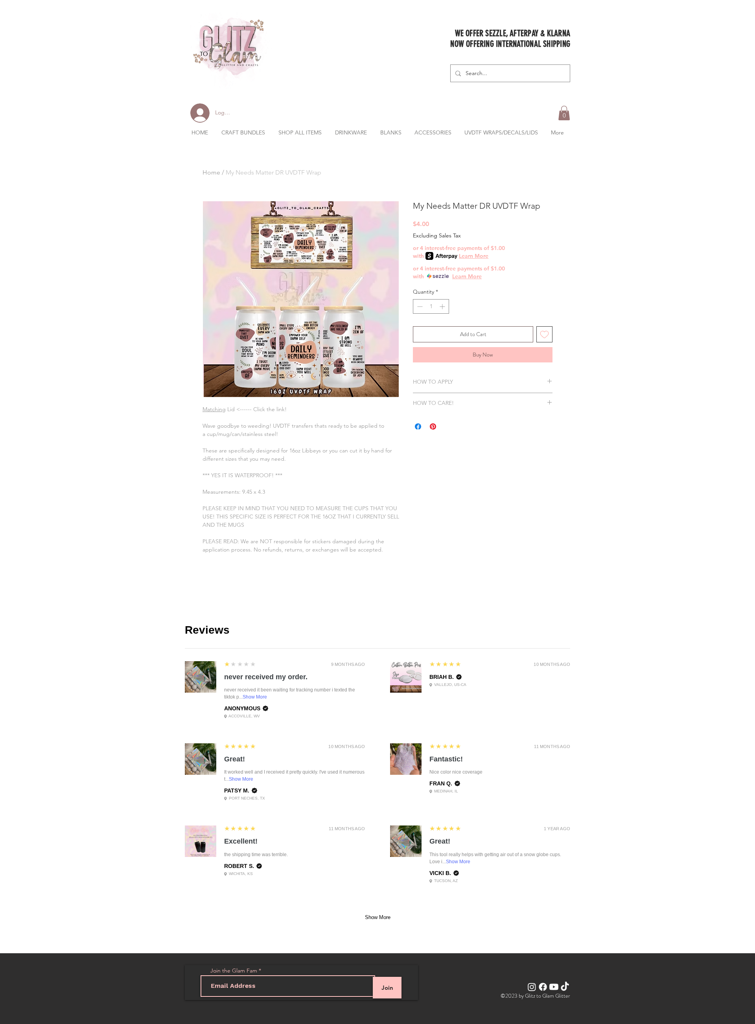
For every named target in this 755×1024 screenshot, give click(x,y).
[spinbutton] (431, 306)
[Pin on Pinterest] (433, 426)
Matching (214, 409)
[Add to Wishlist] (544, 334)
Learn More (473, 255)
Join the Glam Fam (233, 970)
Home (211, 172)
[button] (564, 113)
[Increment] (443, 306)
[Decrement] (419, 306)
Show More (255, 697)
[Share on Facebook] (418, 426)
